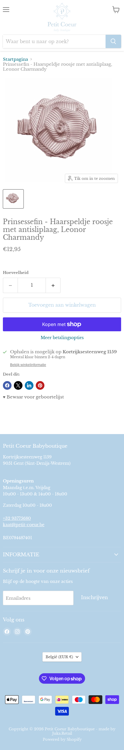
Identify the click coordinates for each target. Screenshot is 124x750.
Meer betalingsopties (62, 337)
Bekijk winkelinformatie (28, 365)
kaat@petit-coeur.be (23, 524)
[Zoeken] (113, 41)
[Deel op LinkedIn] (29, 385)
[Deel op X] (18, 385)
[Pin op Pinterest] (40, 385)
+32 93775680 (17, 518)
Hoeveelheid (16, 272)
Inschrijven (94, 597)
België (59, 656)
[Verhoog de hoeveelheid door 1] (53, 285)
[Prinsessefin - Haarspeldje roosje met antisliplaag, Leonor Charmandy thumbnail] (13, 199)
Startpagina (15, 59)
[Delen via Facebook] (7, 385)
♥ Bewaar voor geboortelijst (33, 397)
